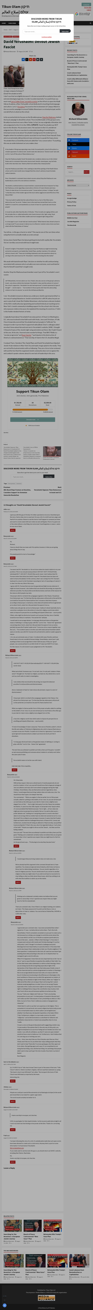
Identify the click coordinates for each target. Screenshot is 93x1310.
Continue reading (46, 37)
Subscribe (65, 31)
